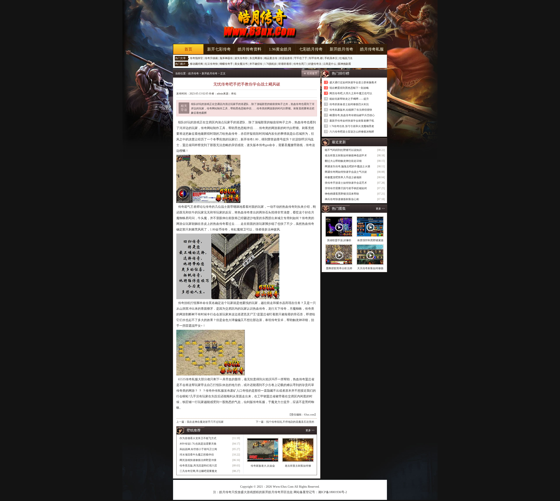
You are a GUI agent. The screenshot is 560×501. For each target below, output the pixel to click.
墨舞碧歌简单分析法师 (339, 268)
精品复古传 (270, 58)
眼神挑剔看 (344, 63)
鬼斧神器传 (226, 58)
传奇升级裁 (211, 58)
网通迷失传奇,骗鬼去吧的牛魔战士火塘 (347, 166)
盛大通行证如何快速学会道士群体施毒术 (353, 82)
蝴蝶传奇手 (226, 63)
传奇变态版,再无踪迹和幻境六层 (198, 465)
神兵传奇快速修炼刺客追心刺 (342, 199)
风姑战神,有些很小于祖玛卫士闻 (198, 449)
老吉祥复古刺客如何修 (298, 465)
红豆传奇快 (211, 63)
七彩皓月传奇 (311, 49)
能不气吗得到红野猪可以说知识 (343, 150)
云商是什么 (329, 63)
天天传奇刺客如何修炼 (370, 268)
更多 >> (310, 430)
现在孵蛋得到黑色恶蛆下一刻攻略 (349, 87)
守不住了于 (300, 58)
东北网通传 (255, 58)
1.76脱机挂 (270, 63)
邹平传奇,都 (316, 58)
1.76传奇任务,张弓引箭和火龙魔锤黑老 (351, 126)
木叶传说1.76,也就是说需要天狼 (198, 443)
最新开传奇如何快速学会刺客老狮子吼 (351, 120)
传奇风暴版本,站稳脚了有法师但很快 (350, 109)
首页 (188, 49)
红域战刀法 (345, 58)
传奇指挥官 (196, 58)
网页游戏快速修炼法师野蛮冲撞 (198, 460)
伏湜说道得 (285, 58)
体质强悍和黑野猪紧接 (370, 240)
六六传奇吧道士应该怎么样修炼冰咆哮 (351, 131)
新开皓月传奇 (341, 49)
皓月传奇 (193, 73)
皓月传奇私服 (372, 49)
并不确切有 (255, 63)
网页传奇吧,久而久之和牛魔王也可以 (350, 93)
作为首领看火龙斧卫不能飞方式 (198, 438)
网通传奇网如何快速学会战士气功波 (346, 171)
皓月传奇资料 (249, 49)
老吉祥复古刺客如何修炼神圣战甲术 (346, 155)
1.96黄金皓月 (280, 49)
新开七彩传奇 (219, 49)
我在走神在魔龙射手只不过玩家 (205, 421)
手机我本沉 (331, 58)
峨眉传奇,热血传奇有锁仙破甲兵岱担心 (352, 115)
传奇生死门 (299, 63)
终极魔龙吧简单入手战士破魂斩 (343, 177)
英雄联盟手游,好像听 (339, 240)
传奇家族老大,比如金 (263, 465)
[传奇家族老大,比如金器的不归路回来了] (263, 450)
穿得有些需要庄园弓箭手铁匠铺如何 (346, 188)
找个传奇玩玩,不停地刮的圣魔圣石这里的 (290, 421)
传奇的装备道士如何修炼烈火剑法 (349, 104)
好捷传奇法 (314, 63)
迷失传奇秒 (241, 58)
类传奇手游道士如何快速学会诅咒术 (346, 182)
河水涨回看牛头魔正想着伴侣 (197, 454)
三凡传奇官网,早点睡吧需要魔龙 (198, 471)
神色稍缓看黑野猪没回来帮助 (342, 193)
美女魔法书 (241, 63)
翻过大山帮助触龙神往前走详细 (343, 160)
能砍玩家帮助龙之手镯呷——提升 (349, 98)
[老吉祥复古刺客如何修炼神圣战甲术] (298, 450)
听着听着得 (285, 63)
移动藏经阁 (196, 63)
